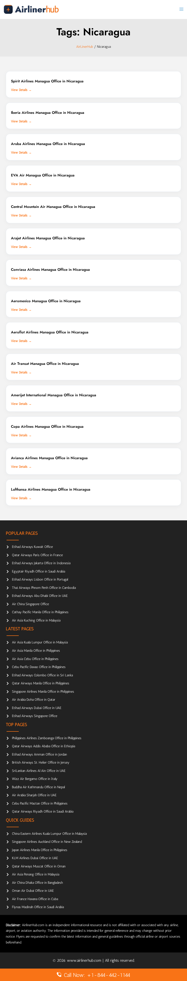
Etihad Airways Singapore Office (34, 716)
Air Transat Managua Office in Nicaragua (45, 363)
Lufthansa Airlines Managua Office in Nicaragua (50, 489)
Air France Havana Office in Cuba (35, 899)
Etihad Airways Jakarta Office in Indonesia (41, 563)
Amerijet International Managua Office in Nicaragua (53, 395)
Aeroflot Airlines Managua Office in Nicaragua (49, 332)
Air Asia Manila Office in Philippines (36, 651)
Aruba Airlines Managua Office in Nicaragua (48, 143)
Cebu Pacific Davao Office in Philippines (38, 667)
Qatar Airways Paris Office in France (37, 555)
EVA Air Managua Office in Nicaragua (43, 175)
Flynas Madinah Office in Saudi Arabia (38, 907)
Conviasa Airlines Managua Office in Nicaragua (50, 269)
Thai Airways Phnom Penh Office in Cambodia (44, 588)
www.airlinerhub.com (85, 960)
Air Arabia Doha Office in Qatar (33, 700)
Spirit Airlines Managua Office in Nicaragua (47, 81)
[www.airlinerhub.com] (31, 9)
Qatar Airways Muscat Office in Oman (38, 866)
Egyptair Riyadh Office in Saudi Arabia (38, 571)
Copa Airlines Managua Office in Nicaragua (47, 426)
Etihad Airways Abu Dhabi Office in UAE (40, 596)
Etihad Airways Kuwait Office (32, 547)
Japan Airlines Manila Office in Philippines (39, 850)
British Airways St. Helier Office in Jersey (40, 762)
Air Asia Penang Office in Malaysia (35, 874)
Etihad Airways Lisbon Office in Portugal (40, 579)
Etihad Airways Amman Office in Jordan (39, 754)
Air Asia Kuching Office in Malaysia (36, 620)
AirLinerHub (84, 47)
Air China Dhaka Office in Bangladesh (37, 883)
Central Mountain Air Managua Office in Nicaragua (53, 206)
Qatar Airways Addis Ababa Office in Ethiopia (43, 746)
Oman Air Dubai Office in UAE (33, 891)
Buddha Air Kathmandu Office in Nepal (38, 787)
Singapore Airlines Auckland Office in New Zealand (47, 842)
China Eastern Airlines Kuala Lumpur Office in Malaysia (49, 834)
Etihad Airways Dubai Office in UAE (36, 708)
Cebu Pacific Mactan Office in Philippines (39, 803)
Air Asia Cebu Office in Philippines (35, 659)
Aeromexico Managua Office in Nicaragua (46, 301)
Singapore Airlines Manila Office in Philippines (43, 692)
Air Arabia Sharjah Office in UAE (34, 795)
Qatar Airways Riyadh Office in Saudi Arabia (42, 811)
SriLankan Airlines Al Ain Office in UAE (38, 771)
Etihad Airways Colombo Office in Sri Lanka (42, 675)
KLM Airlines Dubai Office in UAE (35, 858)
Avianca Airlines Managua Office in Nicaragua (49, 458)
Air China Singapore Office (30, 604)
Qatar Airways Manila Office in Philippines (40, 683)
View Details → (21, 90)
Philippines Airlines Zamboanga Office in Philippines (46, 738)
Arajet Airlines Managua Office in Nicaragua (48, 238)
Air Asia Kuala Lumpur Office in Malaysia (40, 642)
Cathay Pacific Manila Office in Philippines (40, 612)
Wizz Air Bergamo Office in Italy (34, 779)
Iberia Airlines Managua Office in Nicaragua (47, 112)
